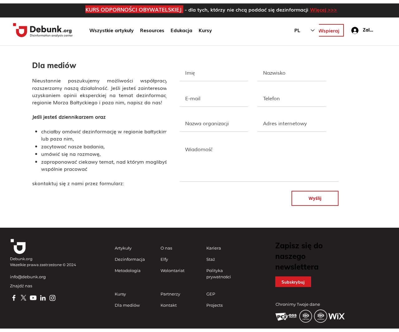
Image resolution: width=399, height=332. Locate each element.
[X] (23, 298)
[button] (181, 30)
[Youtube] (33, 298)
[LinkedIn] (43, 298)
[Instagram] (52, 298)
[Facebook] (14, 298)
